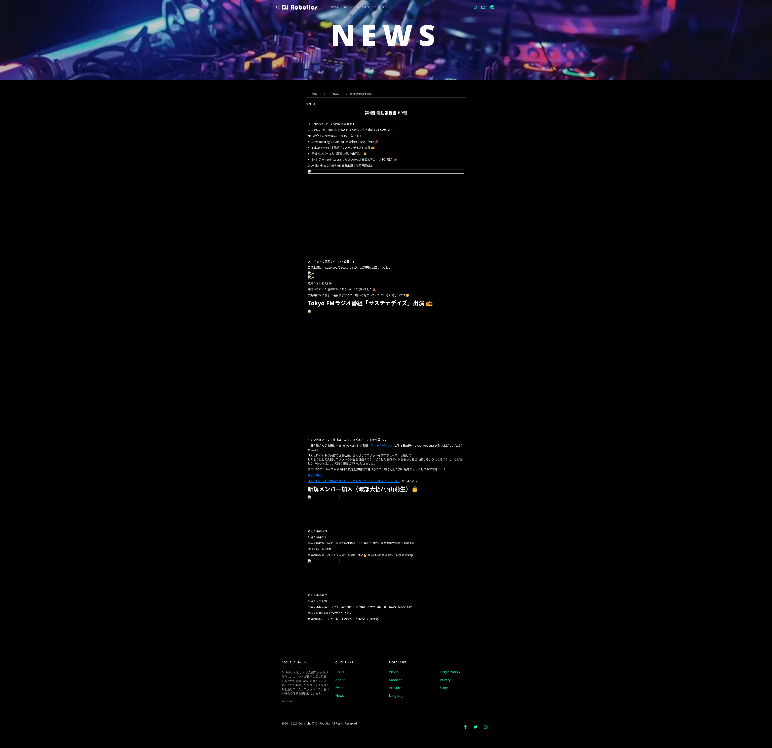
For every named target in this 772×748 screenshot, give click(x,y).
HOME (335, 7)
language (492, 7)
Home (339, 672)
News (339, 696)
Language (396, 696)
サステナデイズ (380, 445)
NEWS (336, 93)
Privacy (445, 680)
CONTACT (381, 7)
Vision (393, 672)
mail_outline (483, 7)
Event (339, 688)
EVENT (366, 7)
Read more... (289, 701)
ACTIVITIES (350, 7)
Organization (450, 672)
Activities (395, 688)
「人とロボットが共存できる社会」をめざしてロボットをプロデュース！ (354, 481)
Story (444, 688)
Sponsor (395, 680)
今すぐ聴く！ (316, 475)
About (340, 680)
